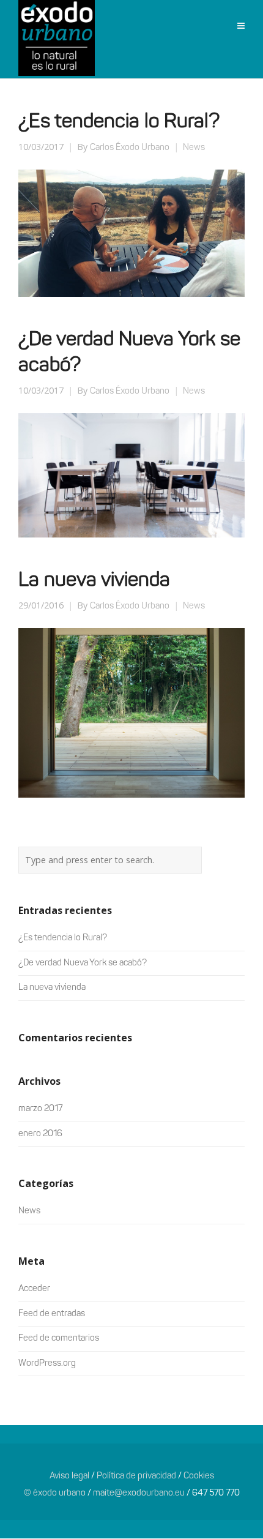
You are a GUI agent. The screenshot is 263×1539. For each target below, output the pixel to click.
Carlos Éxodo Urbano (129, 147)
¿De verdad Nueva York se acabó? (82, 963)
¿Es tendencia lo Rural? (119, 122)
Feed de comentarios (58, 1338)
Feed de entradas (51, 1314)
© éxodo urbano (55, 1493)
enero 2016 (40, 1134)
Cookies (198, 1476)
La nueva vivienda (94, 581)
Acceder (34, 1289)
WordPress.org (47, 1363)
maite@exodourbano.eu (139, 1493)
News (194, 147)
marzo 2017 (40, 1109)
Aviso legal (69, 1476)
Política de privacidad (136, 1476)
